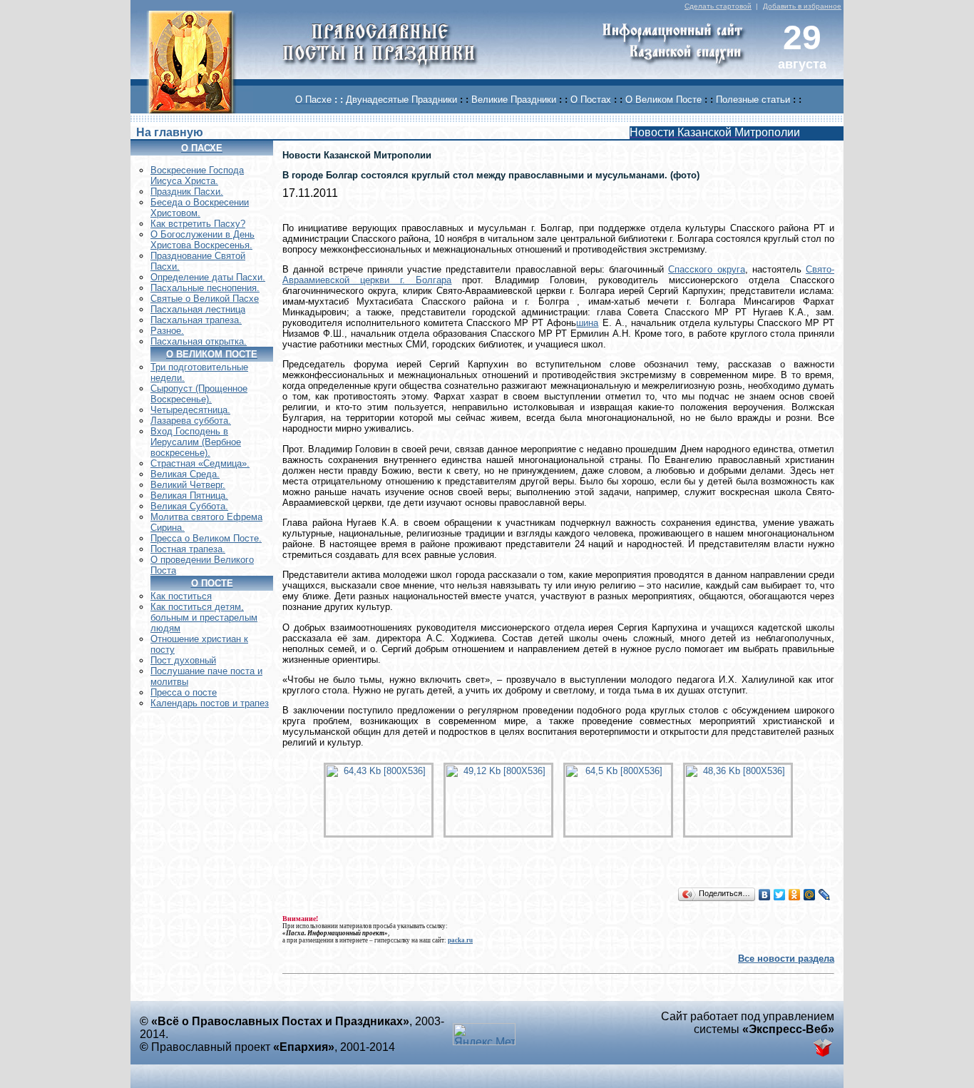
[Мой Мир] (809, 894)
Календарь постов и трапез (209, 703)
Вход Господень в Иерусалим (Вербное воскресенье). (195, 442)
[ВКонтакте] (764, 894)
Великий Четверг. (187, 484)
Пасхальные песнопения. (205, 288)
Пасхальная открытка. (198, 341)
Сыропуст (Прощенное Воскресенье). (198, 394)
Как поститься (181, 596)
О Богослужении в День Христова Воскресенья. (202, 239)
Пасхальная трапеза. (196, 320)
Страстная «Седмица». (200, 463)
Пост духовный (183, 660)
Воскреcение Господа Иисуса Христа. (197, 175)
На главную (169, 132)
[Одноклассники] (794, 894)
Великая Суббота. (189, 506)
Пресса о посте (183, 692)
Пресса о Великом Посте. (206, 538)
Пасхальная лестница (197, 309)
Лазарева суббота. (190, 420)
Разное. (167, 330)
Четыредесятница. (190, 410)
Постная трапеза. (187, 549)
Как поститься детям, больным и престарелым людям (203, 617)
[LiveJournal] (824, 894)
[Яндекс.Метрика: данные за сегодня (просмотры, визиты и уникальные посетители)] (484, 1034)
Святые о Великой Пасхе (204, 298)
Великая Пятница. (189, 495)
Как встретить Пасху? (197, 223)
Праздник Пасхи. (186, 191)
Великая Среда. (185, 474)
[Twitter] (779, 894)
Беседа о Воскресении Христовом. (199, 207)
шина (587, 322)
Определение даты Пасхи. (207, 277)
